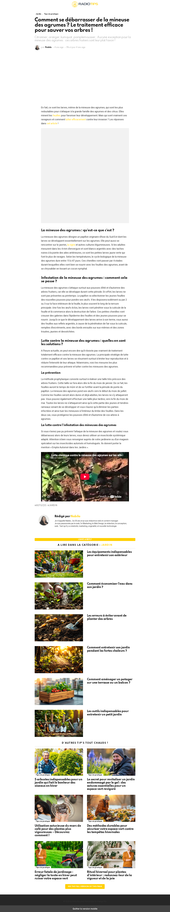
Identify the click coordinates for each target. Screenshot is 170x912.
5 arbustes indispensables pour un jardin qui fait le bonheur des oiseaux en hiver (58, 782)
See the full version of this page (85, 886)
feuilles (57, 115)
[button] (37, 4)
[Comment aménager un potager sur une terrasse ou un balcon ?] (59, 692)
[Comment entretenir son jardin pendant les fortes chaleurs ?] (59, 660)
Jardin (53, 505)
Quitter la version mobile (85, 908)
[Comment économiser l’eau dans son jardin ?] (59, 596)
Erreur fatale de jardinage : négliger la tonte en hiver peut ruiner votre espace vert (56, 875)
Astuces (41, 505)
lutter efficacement (76, 119)
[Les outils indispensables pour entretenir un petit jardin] (59, 724)
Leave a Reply (85, 539)
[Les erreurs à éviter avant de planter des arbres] (59, 628)
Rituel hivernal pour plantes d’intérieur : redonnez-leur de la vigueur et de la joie (109, 875)
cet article (51, 123)
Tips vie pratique (43, 775)
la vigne (71, 244)
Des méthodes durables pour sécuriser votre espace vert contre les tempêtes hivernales (110, 829)
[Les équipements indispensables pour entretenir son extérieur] (59, 564)
